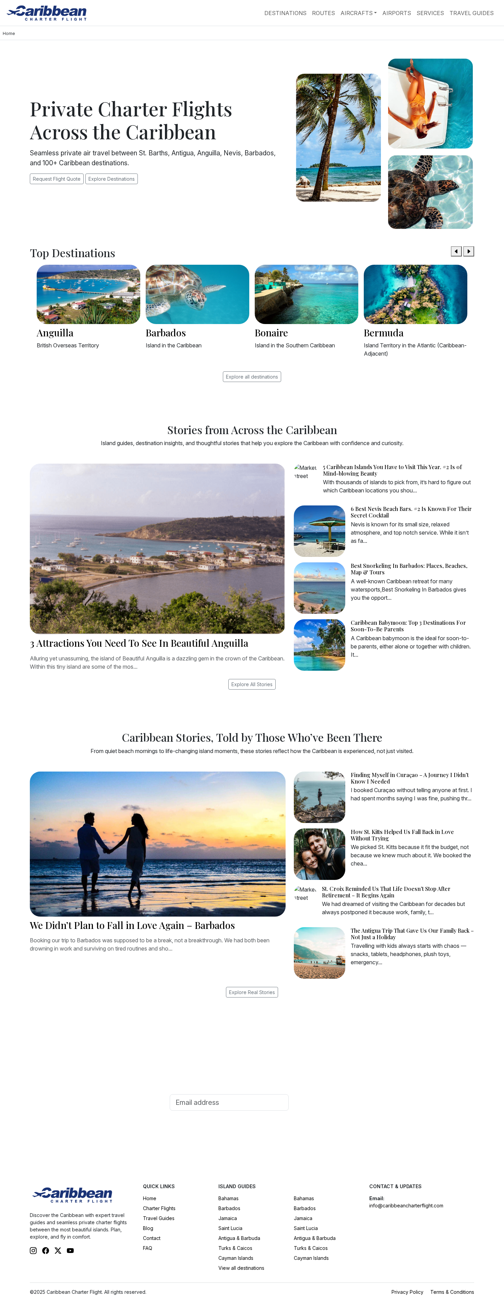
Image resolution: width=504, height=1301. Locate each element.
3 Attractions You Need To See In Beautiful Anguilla (139, 642)
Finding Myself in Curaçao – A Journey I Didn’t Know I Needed (410, 778)
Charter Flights (159, 1208)
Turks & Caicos (235, 1248)
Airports (396, 13)
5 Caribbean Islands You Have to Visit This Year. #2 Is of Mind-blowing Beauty (392, 470)
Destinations (285, 13)
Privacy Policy (407, 1292)
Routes (323, 13)
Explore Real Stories (252, 992)
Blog (148, 1228)
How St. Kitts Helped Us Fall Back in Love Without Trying (402, 835)
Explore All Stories (252, 684)
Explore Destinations (111, 179)
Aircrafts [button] (356, 13)
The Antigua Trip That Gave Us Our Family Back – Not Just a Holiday (412, 934)
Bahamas (228, 1198)
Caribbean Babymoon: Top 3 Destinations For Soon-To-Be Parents (408, 626)
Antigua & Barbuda (239, 1238)
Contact (151, 1238)
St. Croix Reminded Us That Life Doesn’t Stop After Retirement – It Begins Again (386, 892)
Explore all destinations (252, 377)
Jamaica (227, 1218)
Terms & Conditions (452, 1292)
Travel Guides (471, 13)
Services (430, 13)
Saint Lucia (230, 1228)
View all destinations (241, 1268)
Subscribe (313, 1102)
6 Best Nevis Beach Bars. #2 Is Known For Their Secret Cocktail (411, 512)
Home (149, 1198)
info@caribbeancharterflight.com (406, 1205)
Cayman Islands (235, 1258)
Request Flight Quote (57, 179)
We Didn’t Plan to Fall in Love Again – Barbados (132, 925)
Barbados (229, 1208)
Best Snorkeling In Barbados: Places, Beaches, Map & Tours (409, 569)
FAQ (147, 1248)
